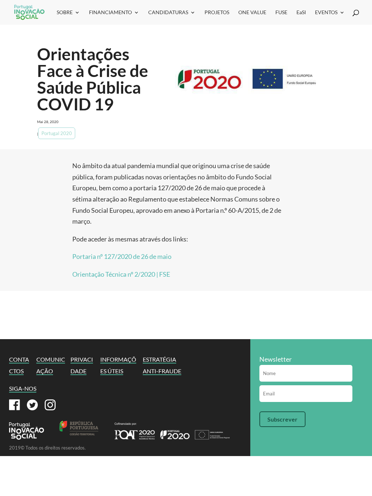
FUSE (281, 12)
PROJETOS (217, 12)
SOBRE (65, 12)
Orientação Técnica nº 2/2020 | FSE (121, 274)
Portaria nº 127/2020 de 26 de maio (121, 256)
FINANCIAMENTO (110, 12)
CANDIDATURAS (168, 12)
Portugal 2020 (56, 133)
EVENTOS (326, 12)
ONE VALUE (252, 12)
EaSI (301, 12)
